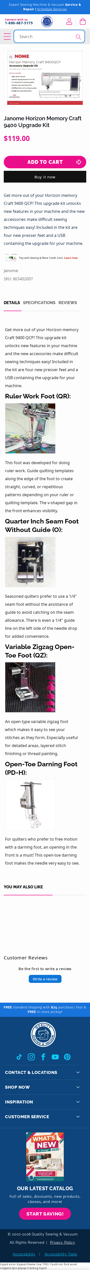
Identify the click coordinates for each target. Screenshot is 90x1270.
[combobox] (49, 36)
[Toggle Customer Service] (78, 1116)
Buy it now (45, 176)
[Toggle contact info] (78, 1072)
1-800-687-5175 (19, 23)
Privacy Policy (62, 1242)
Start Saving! (45, 1213)
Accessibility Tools (60, 1254)
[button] (82, 21)
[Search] (78, 37)
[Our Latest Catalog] (45, 1156)
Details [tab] (12, 303)
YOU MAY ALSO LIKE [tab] (23, 887)
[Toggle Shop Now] (78, 1087)
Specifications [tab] (39, 303)
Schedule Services (52, 9)
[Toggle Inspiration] (78, 1102)
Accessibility (24, 1254)
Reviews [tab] (67, 303)
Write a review (45, 978)
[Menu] (8, 36)
